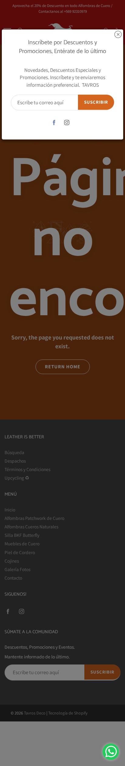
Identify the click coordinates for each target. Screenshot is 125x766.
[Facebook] (54, 122)
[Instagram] (67, 122)
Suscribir (96, 102)
